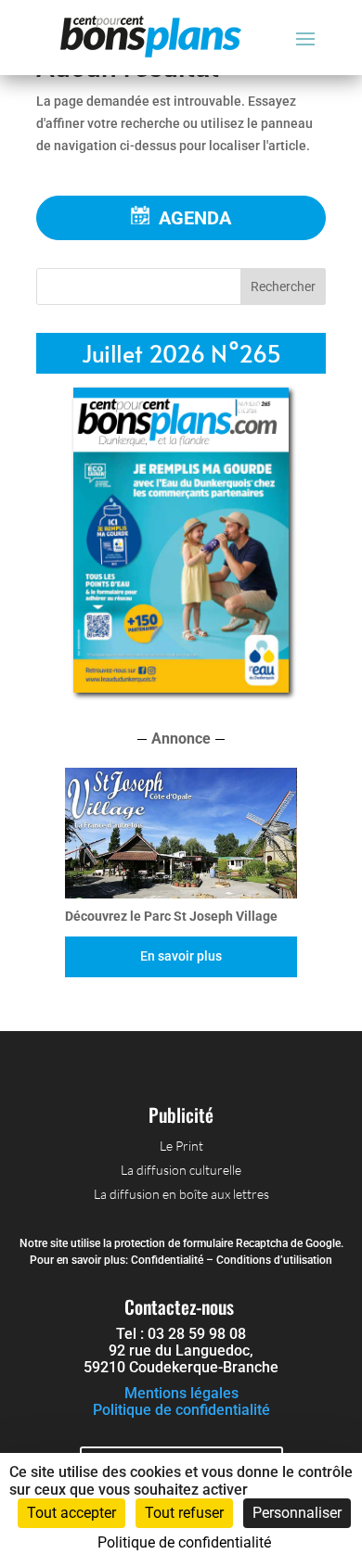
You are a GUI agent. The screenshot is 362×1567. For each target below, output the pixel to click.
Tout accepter (71, 1513)
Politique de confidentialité (181, 1410)
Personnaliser (297, 1513)
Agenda (195, 218)
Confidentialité (167, 1260)
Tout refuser (184, 1513)
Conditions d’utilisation (274, 1260)
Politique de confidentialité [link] (184, 1542)
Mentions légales (181, 1393)
